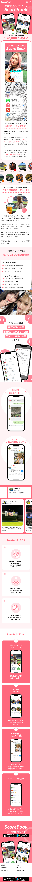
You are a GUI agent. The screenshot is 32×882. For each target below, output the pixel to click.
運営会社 (3, 865)
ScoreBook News (20, 870)
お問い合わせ (4, 870)
